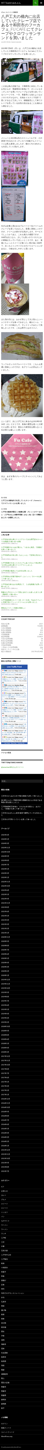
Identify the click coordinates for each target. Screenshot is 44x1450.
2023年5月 (5, 869)
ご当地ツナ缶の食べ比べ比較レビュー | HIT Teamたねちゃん (14, 739)
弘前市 (3, 1302)
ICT (2, 1187)
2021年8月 (5, 907)
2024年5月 (5, 839)
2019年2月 (5, 1022)
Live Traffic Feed (14, 667)
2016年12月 (5, 1099)
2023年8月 (5, 860)
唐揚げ (3, 1280)
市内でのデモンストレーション (12, 1293)
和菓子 (3, 1272)
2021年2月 (5, 928)
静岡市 (3, 1400)
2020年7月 (5, 950)
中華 (2, 1246)
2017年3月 (5, 1086)
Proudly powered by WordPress (11, 1447)
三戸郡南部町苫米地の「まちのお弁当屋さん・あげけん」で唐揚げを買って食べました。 (21, 807)
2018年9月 (5, 1031)
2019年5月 (5, 1009)
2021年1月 (5, 933)
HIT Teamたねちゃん (11, 3)
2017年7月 (5, 1073)
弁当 (2, 1297)
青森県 (3, 1395)
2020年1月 (5, 975)
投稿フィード (6, 1428)
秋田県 (3, 1361)
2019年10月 (5, 988)
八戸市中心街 (6, 1255)
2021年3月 (5, 924)
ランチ (3, 1233)
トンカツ (4, 1212)
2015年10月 (5, 1158)
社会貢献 (4, 1353)
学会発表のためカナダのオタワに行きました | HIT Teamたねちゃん (14, 672)
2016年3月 (5, 1137)
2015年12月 (5, 1150)
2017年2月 (5, 1090)
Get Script (7, 743)
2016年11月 (5, 1103)
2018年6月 (5, 1039)
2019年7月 (5, 1001)
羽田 (2, 1365)
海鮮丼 (3, 1344)
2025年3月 (5, 835)
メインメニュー (41, 3)
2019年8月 (5, 997)
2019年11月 (5, 984)
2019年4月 (5, 1014)
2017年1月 (5, 1095)
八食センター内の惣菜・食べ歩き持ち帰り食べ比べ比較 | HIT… (14, 732)
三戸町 (3, 1238)
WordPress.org (6, 1436)
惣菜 (2, 1306)
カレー (3, 1195)
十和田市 (15, 12)
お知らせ (4, 1191)
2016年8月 (5, 1116)
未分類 (3, 1323)
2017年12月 (5, 1056)
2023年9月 (5, 856)
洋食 (2, 1336)
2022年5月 (5, 894)
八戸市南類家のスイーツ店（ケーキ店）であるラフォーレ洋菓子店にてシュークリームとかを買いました (21, 601)
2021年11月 (5, 903)
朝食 (2, 1319)
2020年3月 (5, 967)
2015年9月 (5, 1163)
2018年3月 (5, 1052)
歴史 (2, 1331)
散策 (2, 1314)
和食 (2, 1276)
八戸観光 (4, 1259)
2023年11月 (5, 848)
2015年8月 (5, 1167)
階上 (2, 1378)
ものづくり (5, 1221)
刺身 (2, 1263)
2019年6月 (5, 1005)
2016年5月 (5, 1129)
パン (2, 1216)
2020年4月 (5, 963)
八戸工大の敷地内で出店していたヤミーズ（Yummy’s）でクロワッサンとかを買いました (21, 500)
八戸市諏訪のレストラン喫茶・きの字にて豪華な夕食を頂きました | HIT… (14, 679)
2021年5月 (5, 916)
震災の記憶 (5, 1383)
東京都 (3, 1327)
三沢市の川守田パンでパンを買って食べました (18, 819)
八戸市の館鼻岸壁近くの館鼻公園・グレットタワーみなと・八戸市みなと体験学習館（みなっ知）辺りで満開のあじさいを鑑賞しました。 (21, 513)
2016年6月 (5, 1124)
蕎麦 (2, 1370)
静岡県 (3, 1404)
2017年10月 (5, 1065)
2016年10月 (5, 1107)
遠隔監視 (4, 1374)
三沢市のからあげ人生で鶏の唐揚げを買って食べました (21, 796)
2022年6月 (5, 890)
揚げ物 (3, 1310)
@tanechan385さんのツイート (12, 767)
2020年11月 (5, 937)
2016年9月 (5, 1112)
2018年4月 (5, 1048)
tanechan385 (16, 42)
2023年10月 (5, 852)
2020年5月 (5, 958)
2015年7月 (5, 1171)
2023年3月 (5, 873)
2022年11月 (5, 882)
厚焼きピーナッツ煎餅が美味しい (13, 608)
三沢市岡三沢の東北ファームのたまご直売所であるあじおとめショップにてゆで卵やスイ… (14, 688)
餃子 (2, 1408)
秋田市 (3, 1357)
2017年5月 (5, 1082)
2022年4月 (5, 899)
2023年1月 (5, 877)
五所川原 (4, 1251)
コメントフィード (7, 1432)
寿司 (2, 1289)
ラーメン (4, 1225)
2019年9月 (5, 992)
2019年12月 (5, 980)
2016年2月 (5, 1141)
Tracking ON (21, 743)
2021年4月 (5, 920)
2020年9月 (5, 941)
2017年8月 (5, 1069)
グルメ (3, 12)
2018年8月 (5, 1035)
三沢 (2, 1242)
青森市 (3, 1387)
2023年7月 (5, 865)
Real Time (13, 743)
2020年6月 (5, 954)
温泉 (2, 1348)
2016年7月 (5, 1120)
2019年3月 (5, 1018)
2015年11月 (5, 1154)
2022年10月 (5, 886)
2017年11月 (5, 1060)
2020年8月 (5, 945)
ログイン (4, 1424)
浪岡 (2, 1340)
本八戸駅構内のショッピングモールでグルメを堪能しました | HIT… (14, 703)
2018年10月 (5, 1026)
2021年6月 (5, 911)
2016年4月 (5, 1133)
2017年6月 (5, 1077)
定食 (2, 1285)
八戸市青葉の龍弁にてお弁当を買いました (16, 571)
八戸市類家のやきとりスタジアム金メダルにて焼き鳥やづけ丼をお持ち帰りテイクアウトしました (21, 564)
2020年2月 (5, 971)
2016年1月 (5, 1146)
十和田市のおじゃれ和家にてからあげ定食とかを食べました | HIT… (14, 726)
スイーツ (9, 12)
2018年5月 (5, 1043)
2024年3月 (5, 843)
